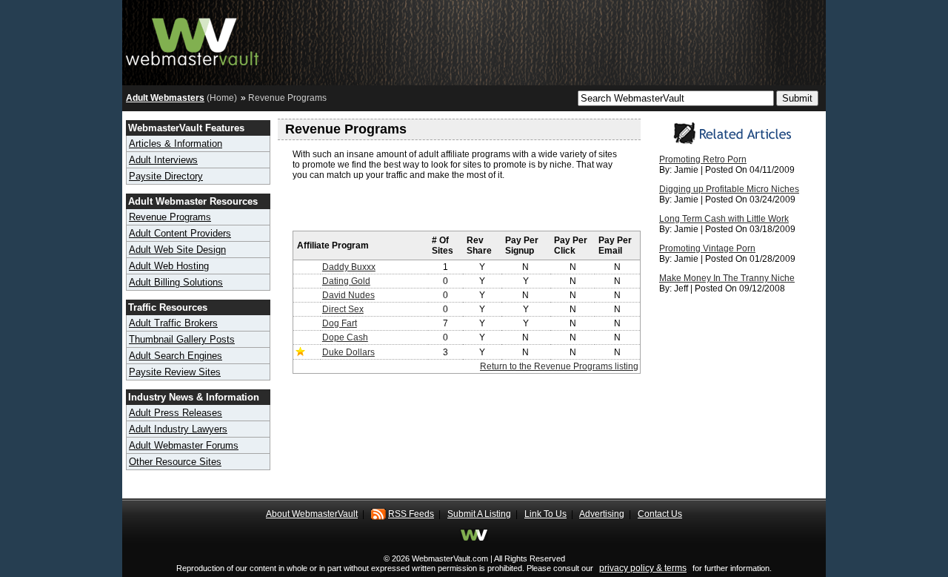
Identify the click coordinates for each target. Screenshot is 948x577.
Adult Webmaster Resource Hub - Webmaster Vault (192, 39)
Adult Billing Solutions (176, 282)
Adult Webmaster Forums (183, 445)
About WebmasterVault (312, 514)
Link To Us (545, 514)
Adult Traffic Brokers (173, 323)
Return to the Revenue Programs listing (559, 366)
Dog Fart (339, 323)
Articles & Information (175, 143)
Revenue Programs (170, 216)
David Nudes (348, 295)
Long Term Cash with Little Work (724, 219)
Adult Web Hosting (169, 265)
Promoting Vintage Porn (707, 248)
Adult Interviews (163, 159)
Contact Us (660, 514)
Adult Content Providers (180, 233)
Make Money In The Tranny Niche (727, 278)
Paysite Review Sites (175, 371)
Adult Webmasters (165, 98)
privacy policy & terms (643, 568)
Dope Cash (345, 337)
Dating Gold (346, 281)
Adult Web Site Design (177, 249)
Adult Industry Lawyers (178, 429)
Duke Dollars (348, 352)
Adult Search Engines (175, 355)
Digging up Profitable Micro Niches (729, 189)
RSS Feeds (411, 514)
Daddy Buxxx (348, 267)
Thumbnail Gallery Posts (182, 339)
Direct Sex (343, 309)
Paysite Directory (166, 176)
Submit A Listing (479, 514)
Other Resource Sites (175, 461)
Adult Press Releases (175, 412)
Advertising (601, 514)
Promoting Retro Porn (703, 159)
